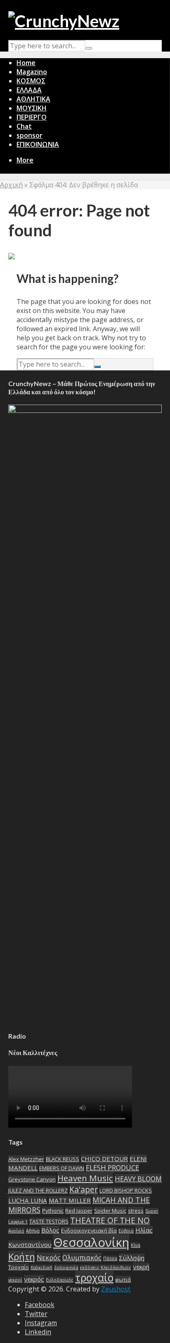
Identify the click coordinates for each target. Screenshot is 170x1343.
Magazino (32, 71)
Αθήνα (33, 1231)
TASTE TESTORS (48, 1221)
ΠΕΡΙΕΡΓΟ (32, 117)
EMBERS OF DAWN (61, 1168)
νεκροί (15, 1280)
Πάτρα (110, 1258)
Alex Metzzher (26, 1159)
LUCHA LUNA (27, 1200)
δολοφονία (66, 1267)
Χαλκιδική (41, 1267)
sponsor (29, 135)
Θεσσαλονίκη (91, 1242)
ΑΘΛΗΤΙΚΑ (33, 99)
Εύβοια (126, 1231)
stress (136, 1210)
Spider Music (110, 1210)
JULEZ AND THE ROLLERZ (38, 1190)
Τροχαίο (18, 1267)
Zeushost (115, 1289)
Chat (24, 126)
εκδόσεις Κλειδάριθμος (105, 1267)
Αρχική (11, 184)
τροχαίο (94, 1277)
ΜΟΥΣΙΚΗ (32, 108)
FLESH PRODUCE (112, 1167)
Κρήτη (21, 1257)
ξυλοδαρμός (59, 1280)
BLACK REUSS (62, 1159)
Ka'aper (83, 1189)
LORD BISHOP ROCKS (125, 1190)
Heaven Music (85, 1178)
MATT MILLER (70, 1200)
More (25, 160)
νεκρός (34, 1279)
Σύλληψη (131, 1257)
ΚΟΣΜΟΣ (31, 80)
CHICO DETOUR (104, 1159)
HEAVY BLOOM (138, 1178)
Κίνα (135, 1245)
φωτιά (123, 1279)
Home (26, 62)
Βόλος (50, 1230)
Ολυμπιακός (82, 1257)
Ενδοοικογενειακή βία (89, 1230)
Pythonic (53, 1210)
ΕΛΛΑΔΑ (29, 89)
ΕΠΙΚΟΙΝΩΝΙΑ (38, 144)
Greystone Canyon (32, 1179)
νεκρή (141, 1267)
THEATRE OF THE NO (110, 1220)
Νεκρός (49, 1257)
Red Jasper (78, 1210)
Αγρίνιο (16, 1231)
